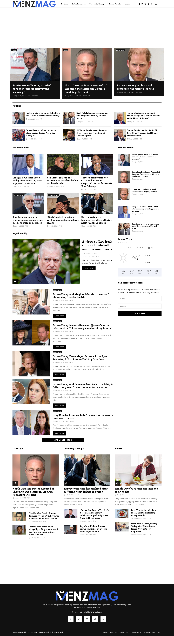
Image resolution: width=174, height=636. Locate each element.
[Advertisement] (87, 26)
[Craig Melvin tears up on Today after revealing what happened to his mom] (28, 164)
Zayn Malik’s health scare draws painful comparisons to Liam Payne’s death (95, 529)
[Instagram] (146, 3)
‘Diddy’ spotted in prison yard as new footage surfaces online (63, 219)
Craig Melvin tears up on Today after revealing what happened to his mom (27, 180)
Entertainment (78, 4)
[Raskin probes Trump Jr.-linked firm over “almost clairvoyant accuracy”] (35, 64)
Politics (64, 4)
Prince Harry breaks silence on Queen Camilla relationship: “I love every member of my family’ (82, 326)
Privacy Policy (136, 632)
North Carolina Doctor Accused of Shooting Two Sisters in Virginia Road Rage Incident (85, 88)
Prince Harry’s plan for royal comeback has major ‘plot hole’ (135, 86)
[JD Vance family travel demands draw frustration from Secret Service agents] (69, 135)
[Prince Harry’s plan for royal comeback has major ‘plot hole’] (139, 64)
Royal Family (115, 4)
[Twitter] (143, 3)
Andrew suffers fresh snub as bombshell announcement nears (97, 245)
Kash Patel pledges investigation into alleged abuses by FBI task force (92, 116)
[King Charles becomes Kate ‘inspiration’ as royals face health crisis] (31, 422)
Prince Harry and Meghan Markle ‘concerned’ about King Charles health (81, 295)
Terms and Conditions (151, 632)
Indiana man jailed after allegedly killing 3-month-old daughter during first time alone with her (43, 530)
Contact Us (124, 632)
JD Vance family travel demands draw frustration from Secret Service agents (91, 133)
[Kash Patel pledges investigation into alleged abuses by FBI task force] (69, 118)
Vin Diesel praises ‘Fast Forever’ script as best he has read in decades (62, 180)
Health (119, 448)
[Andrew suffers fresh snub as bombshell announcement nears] (46, 261)
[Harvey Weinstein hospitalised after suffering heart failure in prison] (97, 203)
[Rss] (152, 3)
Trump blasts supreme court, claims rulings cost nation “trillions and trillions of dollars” (143, 116)
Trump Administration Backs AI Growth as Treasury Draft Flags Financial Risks (142, 133)
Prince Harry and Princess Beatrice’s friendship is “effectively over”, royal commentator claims (83, 385)
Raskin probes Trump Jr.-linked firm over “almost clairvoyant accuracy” (31, 88)
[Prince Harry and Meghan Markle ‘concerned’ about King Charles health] (31, 302)
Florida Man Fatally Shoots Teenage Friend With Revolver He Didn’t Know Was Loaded (44, 516)
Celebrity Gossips (97, 4)
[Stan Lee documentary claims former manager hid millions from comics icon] (28, 203)
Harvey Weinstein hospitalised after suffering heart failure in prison (96, 219)
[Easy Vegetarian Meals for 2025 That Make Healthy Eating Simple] (122, 513)
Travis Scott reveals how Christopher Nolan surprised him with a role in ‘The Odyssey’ (97, 182)
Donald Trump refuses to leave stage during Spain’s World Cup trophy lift (41, 133)
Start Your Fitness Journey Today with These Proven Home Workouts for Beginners (144, 527)
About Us (113, 632)
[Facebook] (140, 3)
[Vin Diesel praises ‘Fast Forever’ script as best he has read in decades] (63, 164)
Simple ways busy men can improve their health (136, 490)
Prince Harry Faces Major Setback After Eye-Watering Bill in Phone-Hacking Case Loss (80, 357)
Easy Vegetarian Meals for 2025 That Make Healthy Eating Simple (144, 513)
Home (105, 632)
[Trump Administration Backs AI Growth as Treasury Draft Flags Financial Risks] (120, 135)
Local (127, 4)
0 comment (33, 96)
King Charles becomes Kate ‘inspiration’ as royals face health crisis (83, 416)
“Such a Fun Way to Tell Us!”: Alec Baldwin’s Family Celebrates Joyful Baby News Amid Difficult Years (94, 514)
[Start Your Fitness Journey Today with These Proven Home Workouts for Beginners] (122, 526)
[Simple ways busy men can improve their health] (138, 470)
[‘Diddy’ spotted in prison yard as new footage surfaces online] (63, 203)
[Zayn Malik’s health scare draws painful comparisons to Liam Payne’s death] (70, 529)
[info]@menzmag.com (92, 612)
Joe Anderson (91, 253)
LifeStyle (17, 448)
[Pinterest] (149, 3)
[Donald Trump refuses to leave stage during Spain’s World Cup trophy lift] (18, 135)
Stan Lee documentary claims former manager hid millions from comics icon (27, 219)
